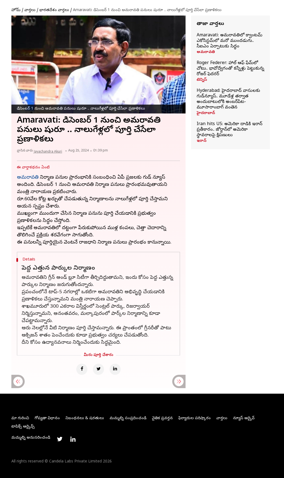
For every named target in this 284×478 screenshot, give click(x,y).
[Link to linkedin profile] (73, 439)
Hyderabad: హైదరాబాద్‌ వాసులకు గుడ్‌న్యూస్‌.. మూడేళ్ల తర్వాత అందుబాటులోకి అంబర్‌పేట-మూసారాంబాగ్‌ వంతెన (228, 99)
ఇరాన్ (201, 141)
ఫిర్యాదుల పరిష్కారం (194, 418)
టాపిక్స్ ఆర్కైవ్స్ (23, 426)
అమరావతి (206, 52)
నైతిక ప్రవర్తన (162, 418)
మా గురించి (20, 418)
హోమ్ (16, 10)
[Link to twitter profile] (59, 439)
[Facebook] (81, 369)
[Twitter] (98, 369)
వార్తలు (30, 10)
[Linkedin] (115, 369)
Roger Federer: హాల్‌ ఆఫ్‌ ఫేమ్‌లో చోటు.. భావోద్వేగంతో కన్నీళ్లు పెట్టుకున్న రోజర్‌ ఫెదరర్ (230, 68)
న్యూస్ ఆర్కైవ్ (244, 418)
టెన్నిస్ (202, 80)
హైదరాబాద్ (206, 113)
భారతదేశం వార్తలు (54, 10)
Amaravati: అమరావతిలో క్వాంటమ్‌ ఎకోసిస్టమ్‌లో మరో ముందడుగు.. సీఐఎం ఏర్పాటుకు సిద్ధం (229, 41)
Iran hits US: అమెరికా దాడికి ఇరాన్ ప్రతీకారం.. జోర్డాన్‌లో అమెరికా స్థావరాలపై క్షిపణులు (229, 130)
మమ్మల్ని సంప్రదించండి (128, 418)
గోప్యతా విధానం (47, 418)
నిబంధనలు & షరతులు (84, 418)
